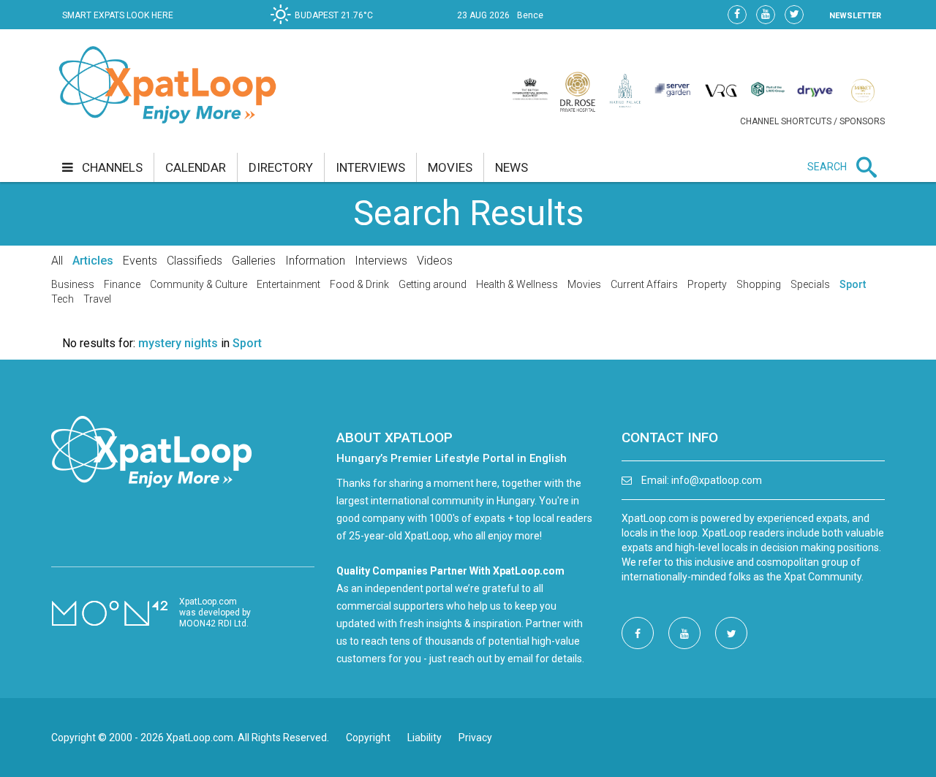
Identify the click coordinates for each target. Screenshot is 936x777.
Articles (92, 261)
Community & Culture (198, 284)
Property (707, 284)
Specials (810, 284)
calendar (195, 167)
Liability (424, 737)
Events (140, 261)
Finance (122, 284)
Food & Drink (359, 284)
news (511, 167)
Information (315, 261)
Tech (62, 299)
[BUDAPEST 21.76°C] (325, 26)
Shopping (758, 284)
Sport (852, 284)
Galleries (254, 261)
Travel (97, 299)
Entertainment (288, 284)
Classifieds (194, 261)
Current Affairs (644, 284)
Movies (584, 284)
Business (72, 284)
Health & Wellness (517, 284)
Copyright (368, 737)
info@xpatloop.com (716, 480)
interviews (370, 167)
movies (450, 167)
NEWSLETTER (855, 15)
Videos (435, 261)
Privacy (475, 737)
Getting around (433, 284)
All (57, 261)
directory (281, 167)
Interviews (381, 261)
